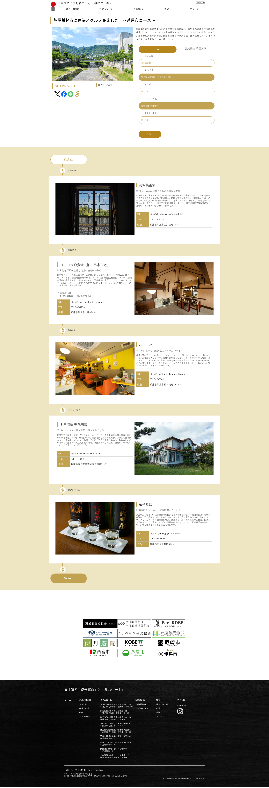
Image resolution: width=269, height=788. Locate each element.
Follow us (181, 705)
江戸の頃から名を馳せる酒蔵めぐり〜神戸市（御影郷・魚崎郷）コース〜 (116, 706)
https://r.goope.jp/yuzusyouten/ (165, 533)
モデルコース (106, 700)
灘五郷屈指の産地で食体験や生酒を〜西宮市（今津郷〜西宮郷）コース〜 (116, 731)
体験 (158, 712)
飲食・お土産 (162, 704)
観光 (158, 700)
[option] (94, 209)
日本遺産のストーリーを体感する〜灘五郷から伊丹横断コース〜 (114, 756)
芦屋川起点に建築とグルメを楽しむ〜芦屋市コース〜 (115, 737)
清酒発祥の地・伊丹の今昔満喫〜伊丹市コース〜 (113, 750)
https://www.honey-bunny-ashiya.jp (167, 374)
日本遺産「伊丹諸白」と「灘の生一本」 (85, 3)
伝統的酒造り (141, 704)
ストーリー (84, 704)
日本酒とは (140, 700)
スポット (160, 717)
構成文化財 (84, 708)
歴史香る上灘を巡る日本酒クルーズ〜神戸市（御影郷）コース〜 (115, 718)
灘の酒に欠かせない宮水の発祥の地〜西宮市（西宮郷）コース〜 (115, 725)
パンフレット (85, 717)
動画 (81, 712)
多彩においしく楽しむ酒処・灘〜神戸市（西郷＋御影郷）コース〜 (115, 712)
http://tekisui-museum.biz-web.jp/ (166, 214)
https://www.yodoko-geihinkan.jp (87, 302)
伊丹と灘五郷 (85, 700)
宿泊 (158, 708)
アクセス (181, 700)
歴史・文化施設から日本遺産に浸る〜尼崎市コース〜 (115, 744)
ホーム (68, 700)
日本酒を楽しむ (142, 708)
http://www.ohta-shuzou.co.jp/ (85, 453)
